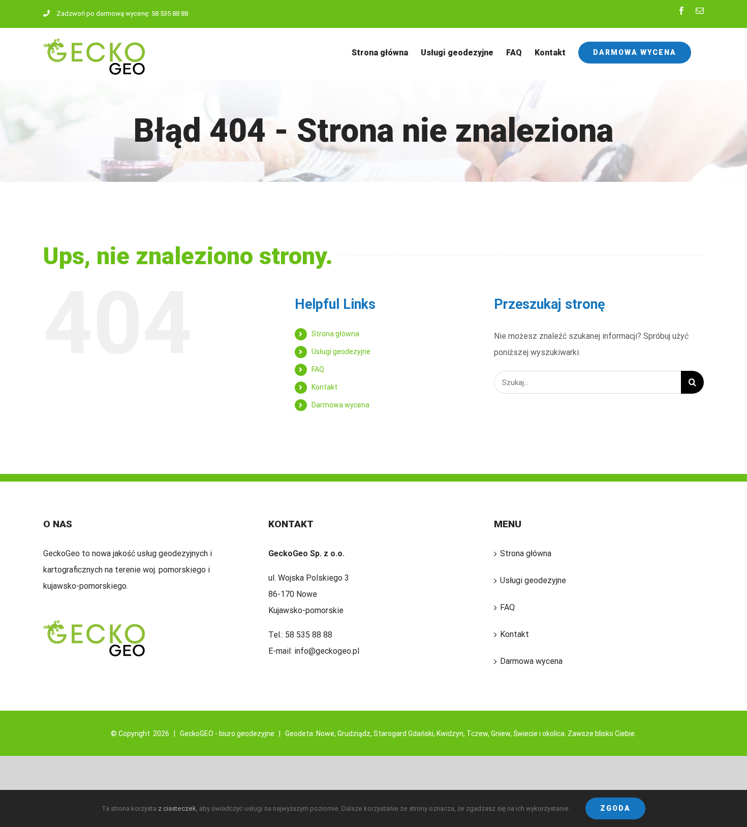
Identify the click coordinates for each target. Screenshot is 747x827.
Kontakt (324, 387)
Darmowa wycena (340, 405)
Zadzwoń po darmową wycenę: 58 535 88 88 (122, 13)
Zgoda (615, 808)
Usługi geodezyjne (341, 351)
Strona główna (335, 334)
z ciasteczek (177, 808)
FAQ (318, 369)
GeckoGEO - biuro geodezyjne (227, 733)
